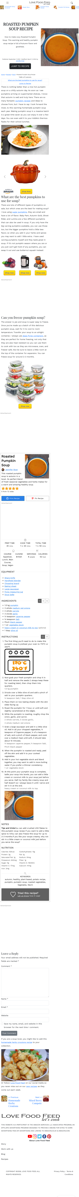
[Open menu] (7, 3)
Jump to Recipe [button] (20, 66)
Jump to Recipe (25, 83)
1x (39, 601)
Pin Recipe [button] (38, 498)
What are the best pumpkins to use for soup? (25, 80)
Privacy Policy (59, 1171)
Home (3, 74)
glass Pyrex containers (33, 336)
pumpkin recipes (23, 101)
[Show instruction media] (43, 637)
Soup (13, 74)
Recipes (8, 74)
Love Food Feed (17, 1083)
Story (3, 1144)
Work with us (7, 1149)
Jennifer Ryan (20, 61)
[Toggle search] (72, 3)
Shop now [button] (40, 273)
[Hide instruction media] (47, 637)
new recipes (31, 1086)
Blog (3, 1154)
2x (43, 601)
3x (47, 601)
